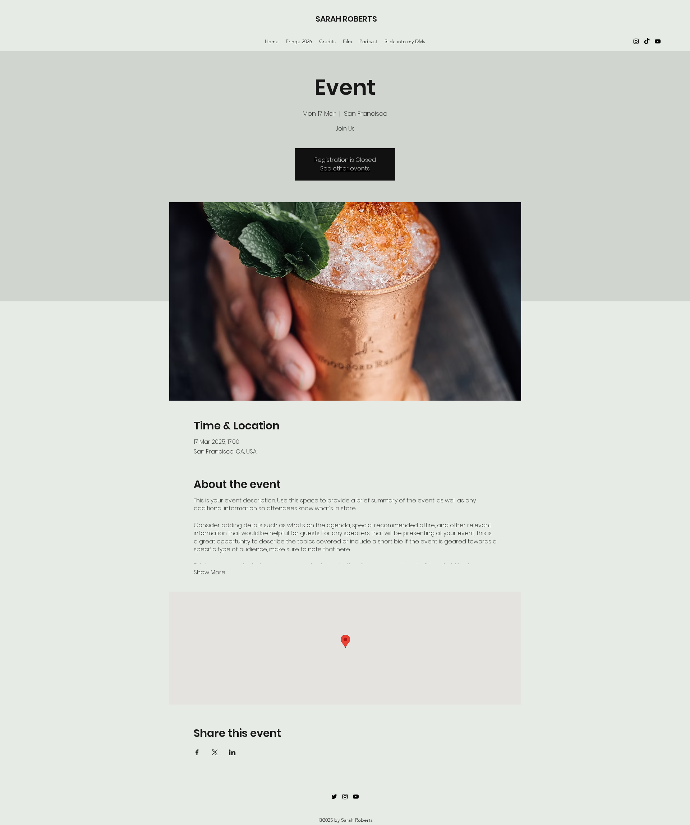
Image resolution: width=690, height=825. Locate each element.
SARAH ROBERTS (346, 18)
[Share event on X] (214, 752)
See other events (345, 168)
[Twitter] (334, 796)
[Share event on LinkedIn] (232, 752)
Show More (209, 572)
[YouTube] (657, 41)
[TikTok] (646, 41)
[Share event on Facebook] (197, 752)
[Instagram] (636, 41)
